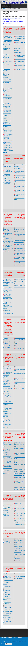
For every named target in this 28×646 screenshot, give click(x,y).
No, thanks (8, 643)
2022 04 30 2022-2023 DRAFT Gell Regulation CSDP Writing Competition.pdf (7, 383)
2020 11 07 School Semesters (21, 554)
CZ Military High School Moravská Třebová (7, 598)
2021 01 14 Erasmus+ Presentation (6, 514)
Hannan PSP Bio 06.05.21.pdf (21, 513)
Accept (3, 644)
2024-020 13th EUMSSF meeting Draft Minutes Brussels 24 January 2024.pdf (7, 305)
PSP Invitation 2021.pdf (20, 464)
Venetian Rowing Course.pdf (21, 524)
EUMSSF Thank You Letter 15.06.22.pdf (7, 415)
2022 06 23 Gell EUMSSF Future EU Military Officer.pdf (7, 395)
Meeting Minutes (8, 539)
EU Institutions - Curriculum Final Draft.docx (7, 426)
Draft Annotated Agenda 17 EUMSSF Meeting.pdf (7, 166)
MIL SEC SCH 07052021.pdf (21, 515)
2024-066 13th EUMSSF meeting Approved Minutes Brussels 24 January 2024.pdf (7, 297)
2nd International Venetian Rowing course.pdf (7, 410)
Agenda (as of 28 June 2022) (21, 366)
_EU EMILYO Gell (7, 586)
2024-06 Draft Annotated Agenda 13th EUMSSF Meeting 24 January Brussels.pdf (8, 282)
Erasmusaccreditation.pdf (20, 510)
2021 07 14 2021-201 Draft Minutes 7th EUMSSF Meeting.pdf (7, 467)
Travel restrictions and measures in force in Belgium (7, 390)
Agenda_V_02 (18, 503)
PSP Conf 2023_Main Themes (21, 388)
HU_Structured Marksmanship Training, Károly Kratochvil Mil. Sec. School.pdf (7, 123)
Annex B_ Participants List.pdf (21, 248)
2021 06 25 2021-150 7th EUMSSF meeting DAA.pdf (7, 451)
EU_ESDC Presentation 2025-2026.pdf (7, 117)
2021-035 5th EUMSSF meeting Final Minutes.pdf (8, 509)
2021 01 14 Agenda (8, 505)
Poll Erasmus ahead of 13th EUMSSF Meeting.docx (8, 312)
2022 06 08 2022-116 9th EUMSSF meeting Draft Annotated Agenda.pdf (7, 375)
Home (4, 8)
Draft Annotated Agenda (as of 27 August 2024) (7, 229)
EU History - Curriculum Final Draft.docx (6, 420)
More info (23, 641)
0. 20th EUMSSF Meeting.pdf (21, 52)
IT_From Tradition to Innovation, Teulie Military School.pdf (7, 130)
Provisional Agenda (8, 446)
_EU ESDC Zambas (8, 580)
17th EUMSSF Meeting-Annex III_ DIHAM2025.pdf (7, 182)
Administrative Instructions (21, 348)
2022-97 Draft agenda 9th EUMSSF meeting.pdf (7, 368)
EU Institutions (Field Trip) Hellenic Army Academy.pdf (7, 112)
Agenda (16, 345)
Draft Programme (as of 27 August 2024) (7, 235)
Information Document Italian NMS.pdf (6, 48)
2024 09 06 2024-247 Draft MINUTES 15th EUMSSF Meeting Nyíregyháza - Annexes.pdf (8, 248)
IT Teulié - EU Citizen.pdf (20, 177)
